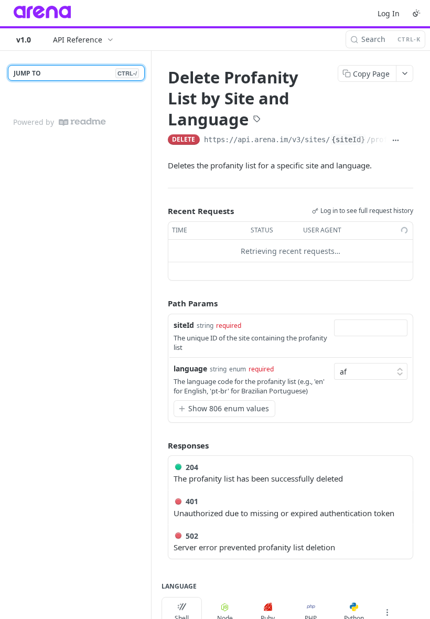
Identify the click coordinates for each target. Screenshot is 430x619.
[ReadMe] (82, 122)
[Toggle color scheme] (416, 13)
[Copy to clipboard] (408, 140)
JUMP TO (75, 73)
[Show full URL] (395, 140)
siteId (184, 325)
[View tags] (257, 119)
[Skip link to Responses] (160, 445)
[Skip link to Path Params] (160, 304)
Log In (389, 13)
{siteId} (348, 139)
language (190, 368)
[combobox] (370, 327)
